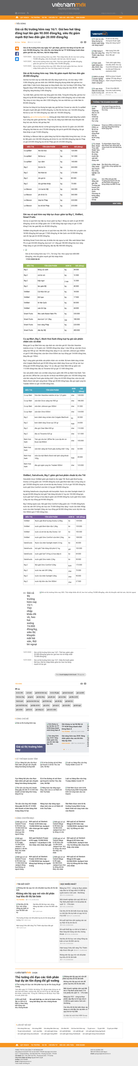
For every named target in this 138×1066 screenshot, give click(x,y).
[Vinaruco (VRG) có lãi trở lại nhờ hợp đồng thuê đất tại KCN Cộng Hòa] (96, 132)
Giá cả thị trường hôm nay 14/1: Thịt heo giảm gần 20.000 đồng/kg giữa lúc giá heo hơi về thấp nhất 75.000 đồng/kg (57, 62)
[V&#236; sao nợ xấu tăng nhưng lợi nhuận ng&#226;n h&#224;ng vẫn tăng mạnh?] (98, 42)
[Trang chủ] (17, 17)
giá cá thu (46, 705)
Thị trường (35, 17)
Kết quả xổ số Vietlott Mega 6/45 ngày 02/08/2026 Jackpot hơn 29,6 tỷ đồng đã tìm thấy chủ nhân (77, 861)
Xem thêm (117, 203)
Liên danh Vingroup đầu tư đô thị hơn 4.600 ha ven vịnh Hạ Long (111, 108)
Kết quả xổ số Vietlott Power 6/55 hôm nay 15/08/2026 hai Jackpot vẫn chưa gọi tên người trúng (39, 826)
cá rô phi (29, 693)
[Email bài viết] (84, 42)
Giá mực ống (20, 697)
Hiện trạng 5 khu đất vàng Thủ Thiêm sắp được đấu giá (34, 925)
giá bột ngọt (77, 705)
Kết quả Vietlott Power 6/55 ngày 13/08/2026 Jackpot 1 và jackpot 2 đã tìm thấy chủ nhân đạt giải (40, 841)
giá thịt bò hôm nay (41, 693)
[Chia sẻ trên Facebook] (17, 54)
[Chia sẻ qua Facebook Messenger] (17, 59)
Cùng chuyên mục (25, 818)
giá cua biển (80, 693)
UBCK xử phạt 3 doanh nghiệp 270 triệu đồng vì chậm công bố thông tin (114, 78)
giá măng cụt (39, 709)
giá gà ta (30, 697)
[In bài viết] (81, 42)
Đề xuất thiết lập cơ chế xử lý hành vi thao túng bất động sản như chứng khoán (73, 931)
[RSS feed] (28, 13)
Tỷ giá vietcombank (24, 1031)
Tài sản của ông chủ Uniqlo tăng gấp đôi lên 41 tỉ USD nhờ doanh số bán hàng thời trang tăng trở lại (26, 807)
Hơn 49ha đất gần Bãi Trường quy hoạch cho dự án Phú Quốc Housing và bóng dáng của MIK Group (111, 181)
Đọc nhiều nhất (68, 884)
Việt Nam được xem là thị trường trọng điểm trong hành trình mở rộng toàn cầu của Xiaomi (76, 807)
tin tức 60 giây (54, 693)
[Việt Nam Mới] (69, 6)
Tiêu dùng (21, 23)
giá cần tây (58, 701)
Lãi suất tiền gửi (78, 1031)
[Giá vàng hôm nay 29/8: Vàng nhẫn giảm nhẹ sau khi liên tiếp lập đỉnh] (53, 740)
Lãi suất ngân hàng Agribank (95, 1031)
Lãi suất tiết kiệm (65, 1031)
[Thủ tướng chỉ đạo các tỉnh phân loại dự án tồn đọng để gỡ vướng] (38, 985)
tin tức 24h (19, 693)
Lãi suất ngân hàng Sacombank (28, 1034)
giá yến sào (51, 697)
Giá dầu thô (65, 1028)
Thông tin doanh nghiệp (105, 102)
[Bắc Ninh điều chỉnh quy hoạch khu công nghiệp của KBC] (96, 170)
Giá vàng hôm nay (24, 1028)
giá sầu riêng (40, 697)
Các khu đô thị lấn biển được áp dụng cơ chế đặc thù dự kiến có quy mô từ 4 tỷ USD (73, 913)
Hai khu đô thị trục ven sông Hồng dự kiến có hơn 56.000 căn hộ (45, 906)
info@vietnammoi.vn (25, 1061)
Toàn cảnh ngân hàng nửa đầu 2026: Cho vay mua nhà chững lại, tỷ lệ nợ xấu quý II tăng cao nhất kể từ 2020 (114, 67)
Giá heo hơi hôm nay (78, 1028)
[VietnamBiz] (100, 33)
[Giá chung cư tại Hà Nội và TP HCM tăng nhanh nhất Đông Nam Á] (53, 727)
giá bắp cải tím (35, 705)
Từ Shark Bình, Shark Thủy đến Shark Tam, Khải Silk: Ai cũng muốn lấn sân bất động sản (112, 146)
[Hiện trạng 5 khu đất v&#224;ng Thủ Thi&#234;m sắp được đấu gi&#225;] (98, 54)
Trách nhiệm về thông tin (22, 1063)
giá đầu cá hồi (73, 697)
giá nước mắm (51, 709)
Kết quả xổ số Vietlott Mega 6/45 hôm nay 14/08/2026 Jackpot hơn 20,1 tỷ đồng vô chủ (77, 824)
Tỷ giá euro (91, 1028)
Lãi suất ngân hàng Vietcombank (94, 1034)
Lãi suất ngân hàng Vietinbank (70, 1034)
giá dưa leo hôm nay (33, 701)
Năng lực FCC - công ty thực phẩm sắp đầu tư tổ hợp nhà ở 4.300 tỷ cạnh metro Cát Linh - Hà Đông (73, 890)
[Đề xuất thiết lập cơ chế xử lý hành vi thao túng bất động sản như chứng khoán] (21, 1003)
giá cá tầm (19, 709)
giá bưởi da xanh (68, 693)
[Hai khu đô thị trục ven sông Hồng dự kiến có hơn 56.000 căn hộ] (22, 908)
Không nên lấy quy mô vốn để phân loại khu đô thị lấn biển (35, 895)
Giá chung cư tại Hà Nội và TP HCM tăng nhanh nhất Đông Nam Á (72, 726)
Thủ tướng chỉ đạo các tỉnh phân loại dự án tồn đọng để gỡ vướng (37, 978)
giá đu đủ (29, 709)
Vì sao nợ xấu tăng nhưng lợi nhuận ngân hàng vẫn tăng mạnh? (113, 41)
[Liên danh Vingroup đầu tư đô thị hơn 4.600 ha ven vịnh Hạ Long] (96, 114)
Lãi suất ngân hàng (51, 1031)
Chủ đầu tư (53, 17)
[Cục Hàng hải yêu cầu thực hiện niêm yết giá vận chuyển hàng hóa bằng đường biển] (27, 767)
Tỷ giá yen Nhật (112, 1028)
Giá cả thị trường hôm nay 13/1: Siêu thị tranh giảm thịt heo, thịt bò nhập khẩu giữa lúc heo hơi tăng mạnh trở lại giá (58, 67)
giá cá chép (62, 697)
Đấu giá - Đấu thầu (67, 17)
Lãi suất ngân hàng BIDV (49, 1034)
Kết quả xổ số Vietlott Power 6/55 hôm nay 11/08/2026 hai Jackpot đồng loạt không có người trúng (40, 861)
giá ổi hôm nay (47, 701)
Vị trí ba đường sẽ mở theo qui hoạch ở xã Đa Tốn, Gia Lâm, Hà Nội (50, 781)
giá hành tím (69, 701)
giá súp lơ (56, 705)
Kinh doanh (80, 17)
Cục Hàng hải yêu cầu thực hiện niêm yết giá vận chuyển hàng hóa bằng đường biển (26, 781)
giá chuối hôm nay (21, 705)
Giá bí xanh (19, 701)
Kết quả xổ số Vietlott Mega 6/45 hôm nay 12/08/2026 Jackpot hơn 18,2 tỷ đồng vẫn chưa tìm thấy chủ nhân (78, 842)
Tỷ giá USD (101, 1028)
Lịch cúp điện (37, 1031)
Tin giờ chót (23, 884)
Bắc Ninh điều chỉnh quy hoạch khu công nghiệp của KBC (111, 166)
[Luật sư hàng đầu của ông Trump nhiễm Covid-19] (77, 765)
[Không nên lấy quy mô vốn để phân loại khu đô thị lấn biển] (37, 889)
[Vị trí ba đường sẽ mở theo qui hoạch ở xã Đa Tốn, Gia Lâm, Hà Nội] (52, 767)
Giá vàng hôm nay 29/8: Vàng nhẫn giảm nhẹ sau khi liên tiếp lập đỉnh (73, 738)
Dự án (44, 17)
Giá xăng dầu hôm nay (51, 1028)
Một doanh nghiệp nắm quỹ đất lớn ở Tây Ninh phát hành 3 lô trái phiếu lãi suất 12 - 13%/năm (73, 901)
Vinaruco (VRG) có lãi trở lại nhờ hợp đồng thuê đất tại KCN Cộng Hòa (111, 126)
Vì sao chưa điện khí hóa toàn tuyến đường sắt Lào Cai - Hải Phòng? (113, 91)
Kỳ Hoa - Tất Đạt (20, 42)
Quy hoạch (24, 17)
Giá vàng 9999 (37, 1028)
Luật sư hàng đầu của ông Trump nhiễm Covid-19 (75, 780)
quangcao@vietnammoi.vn (102, 1053)
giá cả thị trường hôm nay (39, 117)
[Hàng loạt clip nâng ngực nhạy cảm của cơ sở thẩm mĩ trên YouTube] (52, 792)
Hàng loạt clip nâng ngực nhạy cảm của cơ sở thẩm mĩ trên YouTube (51, 806)
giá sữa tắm (66, 705)
